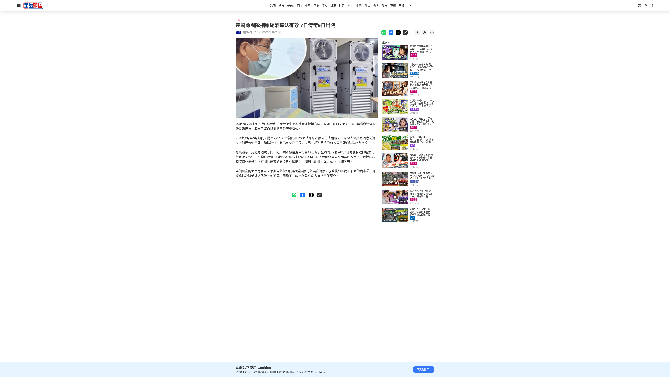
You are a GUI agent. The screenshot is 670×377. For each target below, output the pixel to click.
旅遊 (412, 146)
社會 (412, 218)
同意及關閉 (423, 369)
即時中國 (414, 182)
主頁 (238, 20)
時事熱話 (414, 73)
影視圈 (413, 55)
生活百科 (414, 109)
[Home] (33, 5)
